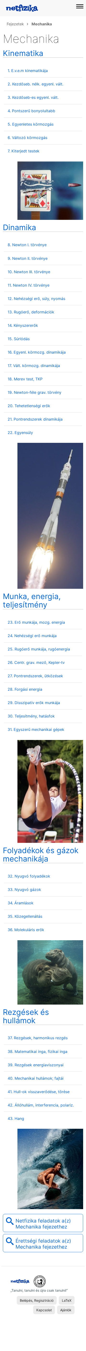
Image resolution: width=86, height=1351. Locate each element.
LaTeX (66, 1300)
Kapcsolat (44, 1310)
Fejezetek (15, 24)
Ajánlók (65, 1310)
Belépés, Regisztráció (37, 1300)
